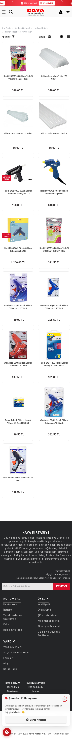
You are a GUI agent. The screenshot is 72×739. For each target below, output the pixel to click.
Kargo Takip (10, 669)
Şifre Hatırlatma (47, 615)
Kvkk (6, 624)
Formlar (8, 658)
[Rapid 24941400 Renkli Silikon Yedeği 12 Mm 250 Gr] (54, 345)
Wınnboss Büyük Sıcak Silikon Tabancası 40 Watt (54, 307)
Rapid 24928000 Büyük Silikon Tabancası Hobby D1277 (18, 192)
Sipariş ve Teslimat (49, 626)
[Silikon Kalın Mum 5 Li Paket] (54, 116)
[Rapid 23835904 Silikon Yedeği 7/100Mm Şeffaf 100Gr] (54, 230)
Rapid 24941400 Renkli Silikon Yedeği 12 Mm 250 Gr (54, 364)
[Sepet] (68, 12)
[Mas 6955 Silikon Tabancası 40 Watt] (18, 460)
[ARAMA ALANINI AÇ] (10, 12)
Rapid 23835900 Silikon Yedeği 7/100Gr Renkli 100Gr (18, 77)
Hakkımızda (10, 604)
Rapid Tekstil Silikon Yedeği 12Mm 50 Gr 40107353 (18, 421)
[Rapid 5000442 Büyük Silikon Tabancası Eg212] (18, 230)
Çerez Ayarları (38, 719)
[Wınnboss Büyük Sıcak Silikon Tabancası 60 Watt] (18, 345)
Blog (6, 663)
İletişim (7, 609)
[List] (68, 37)
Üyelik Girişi (45, 609)
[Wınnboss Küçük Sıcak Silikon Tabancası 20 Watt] (18, 288)
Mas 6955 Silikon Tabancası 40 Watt (18, 479)
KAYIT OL (62, 586)
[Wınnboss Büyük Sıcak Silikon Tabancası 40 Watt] (54, 288)
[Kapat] (64, 699)
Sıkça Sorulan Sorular (16, 652)
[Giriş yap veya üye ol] (60, 12)
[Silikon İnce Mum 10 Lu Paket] (18, 116)
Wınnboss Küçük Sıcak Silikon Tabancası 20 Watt (18, 307)
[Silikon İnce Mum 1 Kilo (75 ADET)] (54, 58)
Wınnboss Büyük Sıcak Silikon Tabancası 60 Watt (18, 364)
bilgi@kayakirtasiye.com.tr (58, 574)
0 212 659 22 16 (62, 571)
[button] (7, 732)
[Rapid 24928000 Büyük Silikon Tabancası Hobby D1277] (18, 173)
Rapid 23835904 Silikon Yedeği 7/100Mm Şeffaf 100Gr (54, 249)
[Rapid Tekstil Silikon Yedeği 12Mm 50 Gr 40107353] (18, 402)
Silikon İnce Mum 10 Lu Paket (18, 133)
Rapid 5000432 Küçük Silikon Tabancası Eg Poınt (54, 192)
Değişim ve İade (12, 629)
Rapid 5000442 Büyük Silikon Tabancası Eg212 (18, 249)
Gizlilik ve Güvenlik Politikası (49, 633)
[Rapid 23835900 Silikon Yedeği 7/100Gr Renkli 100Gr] (18, 58)
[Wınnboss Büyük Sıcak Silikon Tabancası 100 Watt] (54, 402)
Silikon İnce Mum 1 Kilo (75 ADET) (54, 77)
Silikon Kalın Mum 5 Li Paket (54, 133)
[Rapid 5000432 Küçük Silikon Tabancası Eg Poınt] (54, 173)
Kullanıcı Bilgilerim (49, 620)
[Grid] (61, 37)
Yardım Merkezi (12, 647)
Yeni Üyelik (44, 604)
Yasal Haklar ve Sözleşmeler (12, 617)
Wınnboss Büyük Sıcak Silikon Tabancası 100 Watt (54, 421)
